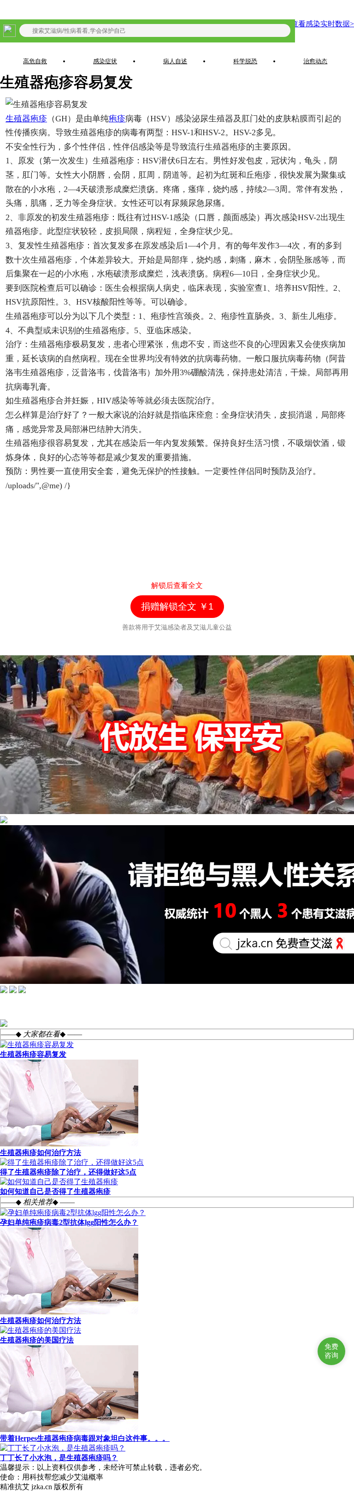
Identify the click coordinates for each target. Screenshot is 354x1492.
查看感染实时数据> (322, 24)
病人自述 (175, 61)
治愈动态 (315, 61)
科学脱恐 (245, 61)
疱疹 (117, 118)
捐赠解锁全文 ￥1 (177, 606)
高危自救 (35, 61)
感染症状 (105, 61)
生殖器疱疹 (26, 118)
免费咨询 (331, 1350)
